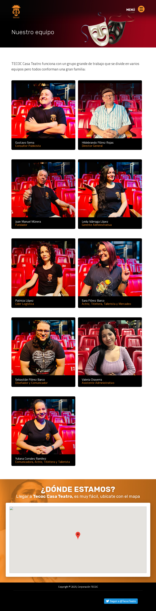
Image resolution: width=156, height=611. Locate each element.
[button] (78, 535)
